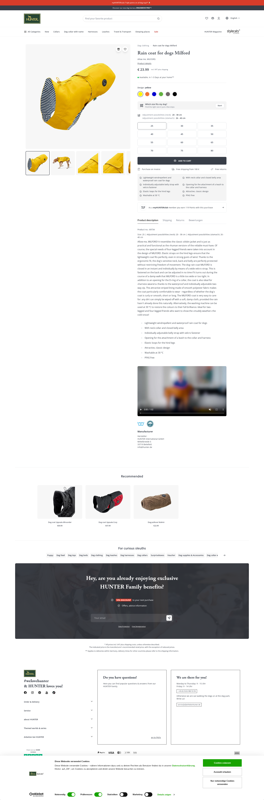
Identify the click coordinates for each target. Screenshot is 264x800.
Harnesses (93, 31)
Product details (144, 63)
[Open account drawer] (218, 18)
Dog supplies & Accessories (191, 555)
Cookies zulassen (222, 763)
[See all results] (158, 18)
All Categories (34, 31)
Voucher (171, 555)
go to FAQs (156, 737)
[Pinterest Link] (39, 692)
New (47, 31)
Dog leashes (111, 555)
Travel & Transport (122, 31)
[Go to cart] (212, 18)
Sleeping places (142, 31)
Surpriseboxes (157, 555)
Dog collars (142, 555)
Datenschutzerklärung (183, 765)
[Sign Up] (169, 618)
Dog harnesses (127, 555)
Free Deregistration (139, 626)
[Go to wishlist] (206, 18)
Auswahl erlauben (222, 772)
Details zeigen (164, 794)
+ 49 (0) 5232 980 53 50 (187, 691)
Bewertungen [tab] (196, 220)
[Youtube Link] (46, 692)
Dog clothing (143, 45)
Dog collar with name (74, 31)
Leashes (105, 31)
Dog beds (83, 555)
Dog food (61, 555)
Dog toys (72, 555)
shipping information (169, 651)
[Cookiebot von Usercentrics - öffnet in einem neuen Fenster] (36, 795)
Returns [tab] (180, 220)
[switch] (98, 794)
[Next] (224, 555)
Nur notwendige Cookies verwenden (222, 782)
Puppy (50, 555)
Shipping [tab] (167, 220)
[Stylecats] (233, 31)
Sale (156, 31)
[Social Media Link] (54, 692)
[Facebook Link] (25, 692)
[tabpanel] (182, 338)
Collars (56, 31)
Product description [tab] (148, 220)
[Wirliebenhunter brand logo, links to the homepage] (32, 19)
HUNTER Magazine (213, 31)
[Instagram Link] (32, 692)
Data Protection (124, 626)
